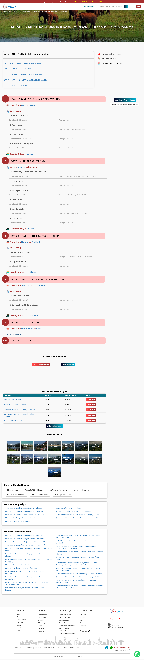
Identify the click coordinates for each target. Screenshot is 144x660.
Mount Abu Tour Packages (68, 458)
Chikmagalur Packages (67, 633)
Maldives (83, 628)
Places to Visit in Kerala (40, 495)
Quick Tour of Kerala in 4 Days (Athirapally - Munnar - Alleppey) (79, 518)
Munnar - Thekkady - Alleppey (15, 405)
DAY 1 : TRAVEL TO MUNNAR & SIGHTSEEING (23, 63)
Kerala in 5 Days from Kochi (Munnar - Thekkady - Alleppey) (27, 542)
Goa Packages (64, 620)
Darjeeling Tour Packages (95, 458)
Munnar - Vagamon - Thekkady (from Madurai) (73, 511)
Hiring (65, 648)
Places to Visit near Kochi (16, 495)
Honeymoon (42, 615)
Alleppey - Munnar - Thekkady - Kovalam (19, 410)
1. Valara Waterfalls (19, 115)
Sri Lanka (83, 615)
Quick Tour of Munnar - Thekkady (68, 508)
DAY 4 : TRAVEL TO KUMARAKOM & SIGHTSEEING (25, 80)
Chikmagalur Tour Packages (81, 458)
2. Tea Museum (17, 125)
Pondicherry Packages (67, 626)
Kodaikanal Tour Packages (54, 458)
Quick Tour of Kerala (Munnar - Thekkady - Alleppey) (25, 515)
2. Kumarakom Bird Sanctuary (24, 305)
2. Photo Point (16, 181)
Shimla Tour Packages (40, 445)
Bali (81, 620)
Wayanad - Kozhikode (12, 399)
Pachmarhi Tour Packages (13, 458)
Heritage (41, 628)
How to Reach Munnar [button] (81, 490)
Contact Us (28, 648)
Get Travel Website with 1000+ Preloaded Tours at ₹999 (84, 2)
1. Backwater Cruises (19, 295)
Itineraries (4, 12)
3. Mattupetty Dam (19, 190)
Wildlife (40, 620)
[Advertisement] (125, 121)
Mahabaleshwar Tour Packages (82, 445)
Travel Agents (75, 648)
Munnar (33, 105)
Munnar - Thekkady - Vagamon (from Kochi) (22, 518)
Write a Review (68, 365)
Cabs (19, 625)
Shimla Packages (65, 623)
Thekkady (36, 242)
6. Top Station (16, 218)
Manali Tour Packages (27, 458)
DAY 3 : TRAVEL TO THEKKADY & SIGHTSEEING (24, 74)
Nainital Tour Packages (68, 445)
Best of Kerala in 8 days (13, 420)
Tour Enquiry (89, 6)
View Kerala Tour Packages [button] (125, 100)
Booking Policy (49, 648)
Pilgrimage (42, 623)
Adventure (41, 631)
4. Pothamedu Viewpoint (21, 143)
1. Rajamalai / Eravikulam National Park (28, 171)
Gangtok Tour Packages (41, 458)
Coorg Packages (65, 615)
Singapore (83, 626)
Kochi (10, 12)
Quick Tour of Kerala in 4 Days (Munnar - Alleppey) (24, 508)
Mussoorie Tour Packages (54, 471)
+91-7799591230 (122, 647)
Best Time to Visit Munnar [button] (58, 490)
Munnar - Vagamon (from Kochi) (17, 521)
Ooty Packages (64, 617)
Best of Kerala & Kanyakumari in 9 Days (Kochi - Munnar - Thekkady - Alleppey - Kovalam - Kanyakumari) (77, 564)
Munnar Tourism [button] (13, 490)
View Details (91, 399)
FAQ (58, 648)
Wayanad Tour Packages (27, 445)
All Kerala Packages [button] (54, 426)
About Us (18, 648)
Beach (40, 626)
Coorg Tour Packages (54, 445)
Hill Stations (42, 617)
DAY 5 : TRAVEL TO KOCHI (15, 85)
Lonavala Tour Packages (95, 445)
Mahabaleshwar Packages (65, 629)
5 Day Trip (17, 12)
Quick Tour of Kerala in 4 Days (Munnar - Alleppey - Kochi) (78, 515)
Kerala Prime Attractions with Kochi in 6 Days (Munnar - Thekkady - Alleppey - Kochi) (76, 547)
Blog (18, 631)
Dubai (82, 623)
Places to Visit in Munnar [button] (34, 490)
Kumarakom (40, 285)
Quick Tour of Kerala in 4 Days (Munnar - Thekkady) (24, 511)
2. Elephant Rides (18, 261)
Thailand (83, 617)
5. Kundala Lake (17, 209)
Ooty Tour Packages (13, 445)
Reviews (38, 648)
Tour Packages (20, 616)
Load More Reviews (41, 365)
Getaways (20, 622)
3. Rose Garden (17, 134)
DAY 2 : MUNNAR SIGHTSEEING (17, 68)
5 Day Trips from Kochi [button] (62, 495)
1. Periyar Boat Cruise (20, 252)
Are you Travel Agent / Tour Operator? (54, 2)
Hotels (19, 628)
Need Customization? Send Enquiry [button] (125, 105)
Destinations (21, 620)
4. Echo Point (16, 199)
